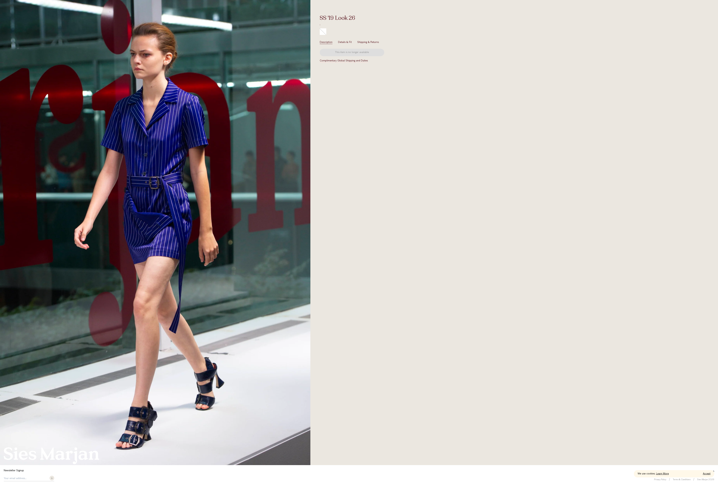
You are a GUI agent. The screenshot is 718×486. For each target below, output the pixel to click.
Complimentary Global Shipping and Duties (344, 61)
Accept (707, 474)
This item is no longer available (352, 52)
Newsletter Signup (14, 470)
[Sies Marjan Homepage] (51, 455)
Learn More (662, 474)
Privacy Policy (660, 480)
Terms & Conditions (682, 480)
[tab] (326, 42)
